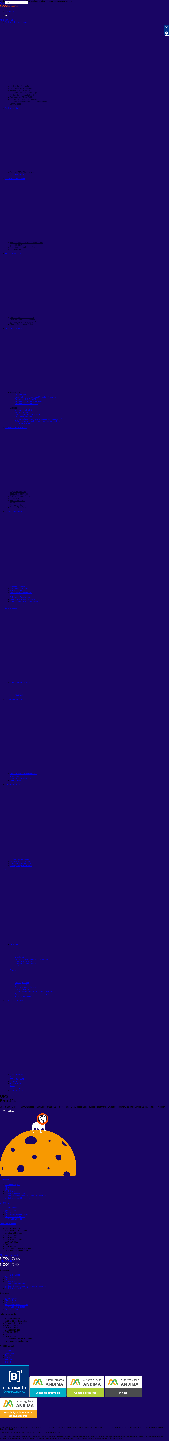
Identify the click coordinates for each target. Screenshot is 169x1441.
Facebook (9, 1353)
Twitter (8, 1355)
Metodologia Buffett (23, 410)
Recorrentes (15, 392)
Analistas (9, 1212)
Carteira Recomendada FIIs (25, 99)
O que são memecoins (25, 423)
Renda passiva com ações (26, 404)
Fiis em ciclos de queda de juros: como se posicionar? (38, 419)
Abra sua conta (10, 11)
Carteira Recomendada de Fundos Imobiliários (25, 1196)
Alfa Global (20, 174)
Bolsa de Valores (17, 501)
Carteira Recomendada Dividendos (28, 102)
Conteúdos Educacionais (16, 428)
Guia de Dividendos (23, 417)
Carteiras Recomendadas (16, 22)
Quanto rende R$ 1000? (25, 399)
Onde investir (16, 245)
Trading (13, 503)
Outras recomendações (15, 179)
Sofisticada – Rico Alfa (20, 91)
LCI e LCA (14, 498)
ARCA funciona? (22, 412)
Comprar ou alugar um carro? (23, 322)
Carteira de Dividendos (15, 1193)
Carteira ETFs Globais (23, 172)
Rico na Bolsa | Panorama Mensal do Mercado (35, 397)
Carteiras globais (12, 108)
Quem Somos (11, 1208)
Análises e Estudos (13, 328)
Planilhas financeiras (14, 253)
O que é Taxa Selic (18, 507)
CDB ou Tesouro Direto (20, 496)
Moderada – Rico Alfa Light (22, 95)
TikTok (8, 1362)
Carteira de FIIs (16, 249)
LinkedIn (8, 1357)
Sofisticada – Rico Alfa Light (22, 97)
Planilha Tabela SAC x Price (22, 320)
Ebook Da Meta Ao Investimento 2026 (26, 243)
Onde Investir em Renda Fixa (18, 1198)
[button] (84, 1180)
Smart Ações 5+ (17, 104)
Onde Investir (20, 395)
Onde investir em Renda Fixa (23, 247)
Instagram (9, 1351)
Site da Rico (10, 1210)
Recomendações (12, 1185)
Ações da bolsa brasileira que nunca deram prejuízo (37, 421)
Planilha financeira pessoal (22, 318)
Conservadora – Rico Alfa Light (23, 93)
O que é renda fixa (18, 492)
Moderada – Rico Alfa (19, 86)
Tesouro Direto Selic (19, 494)
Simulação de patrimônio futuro (23, 324)
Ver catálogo (8, 1111)
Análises (9, 1187)
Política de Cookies (13, 1219)
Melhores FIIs (16, 505)
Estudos (13, 408)
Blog (7, 1189)
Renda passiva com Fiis (28, 401)
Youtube (8, 1360)
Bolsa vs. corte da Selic (27, 414)
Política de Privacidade (15, 1217)
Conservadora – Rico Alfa (21, 88)
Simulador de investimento (16, 1214)
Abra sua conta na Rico (10, 1255)
